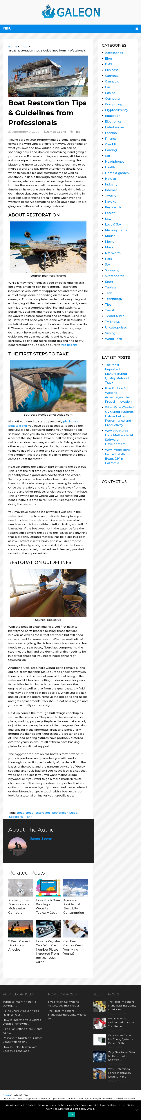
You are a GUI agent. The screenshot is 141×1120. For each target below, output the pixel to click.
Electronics (113, 121)
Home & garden (117, 173)
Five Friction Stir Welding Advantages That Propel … (64, 1003)
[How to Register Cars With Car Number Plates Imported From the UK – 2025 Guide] (48, 928)
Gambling (112, 144)
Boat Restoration (38, 812)
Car (107, 87)
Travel (109, 310)
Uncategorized (116, 327)
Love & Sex (113, 224)
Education (112, 116)
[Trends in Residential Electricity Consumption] (75, 888)
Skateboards (114, 276)
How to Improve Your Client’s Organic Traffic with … (22, 1021)
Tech (108, 293)
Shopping (112, 270)
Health (110, 167)
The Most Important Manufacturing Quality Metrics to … (67, 1014)
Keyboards (113, 207)
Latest (110, 213)
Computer (112, 98)
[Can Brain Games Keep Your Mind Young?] (75, 928)
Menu (7, 28)
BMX (108, 64)
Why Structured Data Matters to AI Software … (121, 1055)
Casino (110, 93)
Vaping (110, 333)
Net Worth (113, 253)
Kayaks (110, 201)
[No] (136, 1110)
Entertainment (116, 127)
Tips (77, 131)
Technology (113, 299)
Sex (107, 264)
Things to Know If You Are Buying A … (19, 1003)
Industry (111, 184)
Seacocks (16, 816)
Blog (108, 58)
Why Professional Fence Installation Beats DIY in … (119, 1072)
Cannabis (112, 81)
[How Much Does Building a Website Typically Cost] (48, 888)
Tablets (110, 287)
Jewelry (110, 196)
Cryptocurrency (116, 110)
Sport (109, 281)
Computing (113, 104)
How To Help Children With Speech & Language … (20, 1048)
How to (110, 178)
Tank (28, 816)
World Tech (113, 339)
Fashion (111, 133)
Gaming (111, 150)
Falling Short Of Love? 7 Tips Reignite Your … (21, 1012)
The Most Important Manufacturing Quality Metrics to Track (118, 373)
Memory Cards (116, 230)
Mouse (110, 236)
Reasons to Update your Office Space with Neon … (22, 1039)
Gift (107, 156)
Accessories (114, 53)
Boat (20, 812)
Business (111, 70)
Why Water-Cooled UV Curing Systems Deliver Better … (120, 1039)
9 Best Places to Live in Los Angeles (20, 945)
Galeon (6, 1095)
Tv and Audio (114, 316)
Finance (111, 138)
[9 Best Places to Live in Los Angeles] (20, 928)
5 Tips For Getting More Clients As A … (22, 1030)
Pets (108, 259)
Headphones (114, 161)
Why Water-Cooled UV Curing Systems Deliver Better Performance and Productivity (119, 416)
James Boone (56, 131)
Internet (111, 190)
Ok (71, 1114)
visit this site (69, 345)
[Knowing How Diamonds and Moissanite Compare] (20, 888)
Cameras (111, 76)
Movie (109, 241)
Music (109, 247)
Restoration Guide (64, 812)
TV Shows (112, 322)
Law (108, 219)
